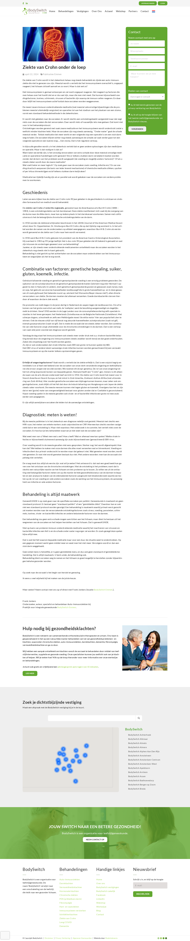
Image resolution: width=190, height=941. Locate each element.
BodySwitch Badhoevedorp (141, 780)
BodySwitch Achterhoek (139, 735)
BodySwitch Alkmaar (138, 739)
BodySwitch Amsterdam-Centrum (144, 759)
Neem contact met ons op (141, 37)
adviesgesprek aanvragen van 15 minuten (78, 666)
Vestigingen (83, 11)
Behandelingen (66, 11)
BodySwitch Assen (137, 776)
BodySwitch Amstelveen (139, 755)
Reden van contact (138, 90)
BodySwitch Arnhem (138, 772)
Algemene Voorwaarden (82, 938)
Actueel (109, 11)
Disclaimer (49, 938)
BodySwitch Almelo (137, 743)
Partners (133, 11)
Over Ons (97, 11)
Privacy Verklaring (62, 938)
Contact (145, 11)
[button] (82, 739)
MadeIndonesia (111, 938)
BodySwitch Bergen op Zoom (142, 784)
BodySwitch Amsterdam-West (142, 764)
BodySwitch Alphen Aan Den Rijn (144, 751)
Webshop (121, 11)
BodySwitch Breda (137, 788)
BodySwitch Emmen (103, 589)
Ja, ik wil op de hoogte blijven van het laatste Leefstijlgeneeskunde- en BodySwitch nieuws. (145, 118)
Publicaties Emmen (52, 74)
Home (52, 11)
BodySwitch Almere (137, 747)
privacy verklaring (136, 108)
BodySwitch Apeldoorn (139, 768)
